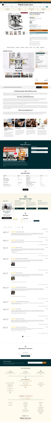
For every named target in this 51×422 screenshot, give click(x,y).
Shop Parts (17, 208)
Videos (25, 408)
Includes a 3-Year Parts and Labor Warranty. (35, 43)
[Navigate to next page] (29, 336)
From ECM (37, 56)
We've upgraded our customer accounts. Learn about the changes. (25, 0)
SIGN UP (44, 362)
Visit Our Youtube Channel (30, 208)
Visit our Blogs (40, 208)
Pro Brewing (37, 59)
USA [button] (3, 2)
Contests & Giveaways (25, 411)
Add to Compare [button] (39, 28)
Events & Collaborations (41, 407)
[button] (40, 148)
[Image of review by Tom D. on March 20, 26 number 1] (13, 278)
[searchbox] (5, 227)
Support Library (24, 385)
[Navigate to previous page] (21, 336)
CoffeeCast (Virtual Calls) (40, 411)
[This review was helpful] (45, 237)
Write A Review (36, 220)
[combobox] (8, 4)
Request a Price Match (33, 28)
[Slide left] (4, 33)
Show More (25, 189)
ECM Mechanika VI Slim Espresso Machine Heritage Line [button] (20, 267)
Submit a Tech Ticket (28, 385)
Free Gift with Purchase (40, 53)
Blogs (25, 407)
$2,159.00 (39, 87)
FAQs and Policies (40, 408)
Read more (29, 261)
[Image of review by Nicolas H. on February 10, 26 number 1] (13, 293)
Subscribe (40, 413)
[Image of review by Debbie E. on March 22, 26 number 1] (13, 264)
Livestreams (40, 412)
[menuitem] (10, 403)
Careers (41, 406)
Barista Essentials (38, 62)
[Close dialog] (11, 203)
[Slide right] (27, 33)
